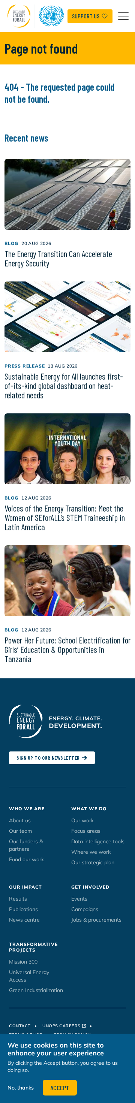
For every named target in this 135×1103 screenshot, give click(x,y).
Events (79, 898)
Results (18, 898)
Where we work (91, 852)
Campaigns (84, 909)
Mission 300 (23, 961)
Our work (82, 820)
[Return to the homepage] (38, 16)
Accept (59, 1088)
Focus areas (85, 831)
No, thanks (21, 1087)
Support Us (85, 15)
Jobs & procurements (96, 919)
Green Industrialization (36, 990)
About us (20, 820)
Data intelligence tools (97, 841)
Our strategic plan (92, 862)
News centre (24, 919)
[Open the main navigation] (123, 16)
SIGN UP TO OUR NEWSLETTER (48, 757)
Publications (23, 909)
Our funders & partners (26, 845)
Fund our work (26, 859)
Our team (20, 831)
